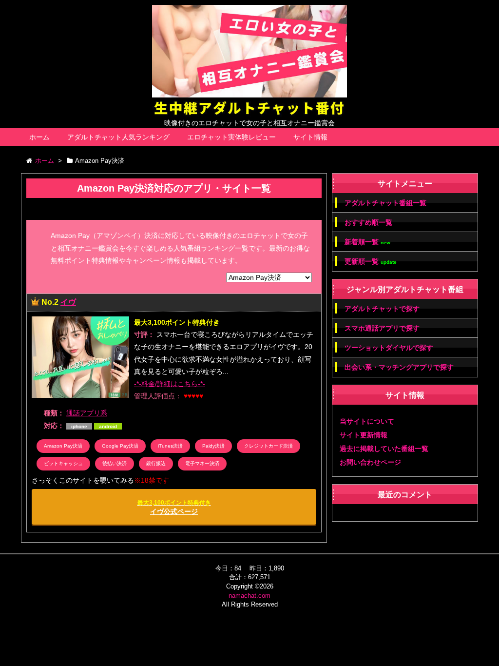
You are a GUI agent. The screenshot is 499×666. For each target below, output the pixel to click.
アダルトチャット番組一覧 (385, 202)
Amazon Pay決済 (63, 446)
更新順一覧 (371, 261)
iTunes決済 (170, 446)
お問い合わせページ (370, 462)
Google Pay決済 (120, 446)
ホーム (39, 137)
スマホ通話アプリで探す (382, 328)
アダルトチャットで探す (382, 308)
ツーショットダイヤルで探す (389, 347)
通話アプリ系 (86, 413)
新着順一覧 (367, 242)
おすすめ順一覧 (368, 222)
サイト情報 (310, 137)
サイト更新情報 (363, 435)
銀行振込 (156, 463)
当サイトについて (367, 421)
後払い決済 (114, 463)
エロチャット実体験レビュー (231, 137)
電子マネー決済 (202, 463)
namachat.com (249, 595)
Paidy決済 (213, 446)
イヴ (68, 302)
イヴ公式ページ (174, 507)
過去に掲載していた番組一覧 (384, 448)
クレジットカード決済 (268, 446)
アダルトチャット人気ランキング (118, 137)
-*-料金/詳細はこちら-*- (169, 384)
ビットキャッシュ (63, 463)
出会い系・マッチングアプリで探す (399, 367)
